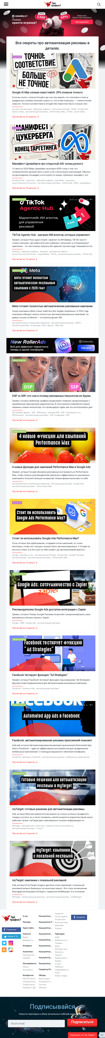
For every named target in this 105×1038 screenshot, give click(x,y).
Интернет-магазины (62, 949)
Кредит (58, 961)
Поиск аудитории (62, 916)
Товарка (58, 943)
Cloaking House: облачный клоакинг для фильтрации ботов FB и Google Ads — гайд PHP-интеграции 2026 (30, 981)
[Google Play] (11, 950)
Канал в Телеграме (14, 936)
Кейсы (26, 967)
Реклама (27, 922)
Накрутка (59, 913)
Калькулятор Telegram (46, 934)
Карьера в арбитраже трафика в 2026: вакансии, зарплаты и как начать (30, 987)
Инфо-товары (61, 976)
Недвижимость (62, 970)
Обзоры (42, 975)
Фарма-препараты (62, 958)
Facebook (80, 917)
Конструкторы (61, 922)
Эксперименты (29, 963)
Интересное (28, 975)
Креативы (59, 925)
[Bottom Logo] (11, 918)
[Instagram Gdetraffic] (10, 943)
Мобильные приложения (62, 940)
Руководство (29, 955)
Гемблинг (59, 967)
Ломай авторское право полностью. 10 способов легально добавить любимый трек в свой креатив (30, 984)
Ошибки (26, 958)
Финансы (59, 952)
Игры (57, 946)
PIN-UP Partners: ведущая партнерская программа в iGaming (30, 979)
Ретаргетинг (60, 919)
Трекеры (42, 987)
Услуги (58, 964)
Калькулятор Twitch (46, 946)
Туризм (58, 955)
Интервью (27, 946)
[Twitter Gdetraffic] (4, 943)
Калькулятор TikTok (46, 940)
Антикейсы (28, 970)
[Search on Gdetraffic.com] (99, 4)
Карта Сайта (28, 928)
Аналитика (28, 951)
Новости (27, 934)
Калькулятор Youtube (46, 928)
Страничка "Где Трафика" (13, 929)
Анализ (58, 928)
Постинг (42, 984)
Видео (25, 937)
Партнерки (60, 934)
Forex (57, 973)
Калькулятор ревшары (46, 951)
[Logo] (52, 4)
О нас (25, 916)
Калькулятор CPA (46, 916)
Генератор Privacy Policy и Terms (46, 969)
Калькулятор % (45, 922)
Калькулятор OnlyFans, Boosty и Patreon (46, 957)
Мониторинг (44, 979)
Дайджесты (28, 940)
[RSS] (4, 949)
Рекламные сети (46, 981)
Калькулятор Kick (46, 963)
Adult (57, 937)
